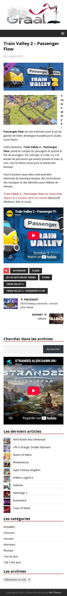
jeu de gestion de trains (21, 277)
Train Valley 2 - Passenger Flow (25, 290)
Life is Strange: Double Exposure (31, 447)
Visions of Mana (22, 454)
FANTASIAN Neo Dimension (29, 439)
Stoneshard (19, 500)
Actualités (9, 526)
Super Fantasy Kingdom (26, 470)
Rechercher (53, 349)
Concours (9, 532)
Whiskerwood (21, 462)
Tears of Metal (21, 508)
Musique (8, 550)
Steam (45, 277)
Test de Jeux (11, 556)
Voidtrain (18, 485)
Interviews (9, 544)
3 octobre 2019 (15, 56)
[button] (62, 33)
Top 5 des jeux (12, 562)
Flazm (35, 270)
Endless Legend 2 (23, 477)
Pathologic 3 (20, 492)
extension (19, 270)
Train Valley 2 (14, 284)
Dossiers (9, 538)
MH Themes (55, 592)
